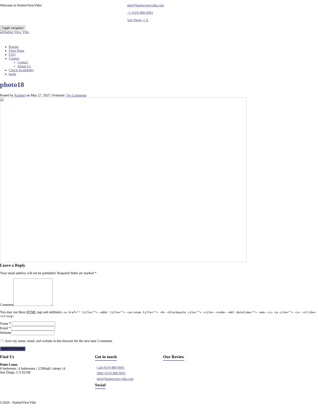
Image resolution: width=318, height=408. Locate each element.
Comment (6, 305)
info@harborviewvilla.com (115, 379)
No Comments (77, 95)
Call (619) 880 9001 (110, 367)
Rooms (13, 47)
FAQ (12, 54)
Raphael (20, 95)
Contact (14, 58)
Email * (5, 328)
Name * (5, 323)
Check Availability (21, 70)
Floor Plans (16, 50)
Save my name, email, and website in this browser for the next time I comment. (59, 341)
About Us (24, 66)
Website (5, 333)
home (12, 74)
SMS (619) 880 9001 (111, 373)
